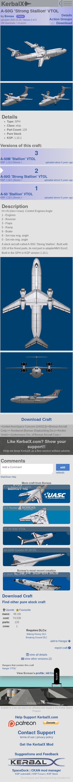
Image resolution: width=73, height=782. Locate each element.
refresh (60, 472)
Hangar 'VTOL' (9, 668)
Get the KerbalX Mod (36, 744)
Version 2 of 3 (29, 20)
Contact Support (36, 732)
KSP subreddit (22, 773)
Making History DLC (36, 634)
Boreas (9, 16)
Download (64, 23)
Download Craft (36, 419)
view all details (38, 654)
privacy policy (45, 737)
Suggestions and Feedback (36, 753)
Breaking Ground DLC (36, 637)
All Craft (51, 673)
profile (40, 673)
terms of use (27, 737)
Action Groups (60, 19)
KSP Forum (38, 773)
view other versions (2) (38, 658)
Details (66, 15)
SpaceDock (20, 770)
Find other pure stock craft (23, 601)
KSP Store (52, 773)
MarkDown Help (8, 477)
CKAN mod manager (46, 770)
